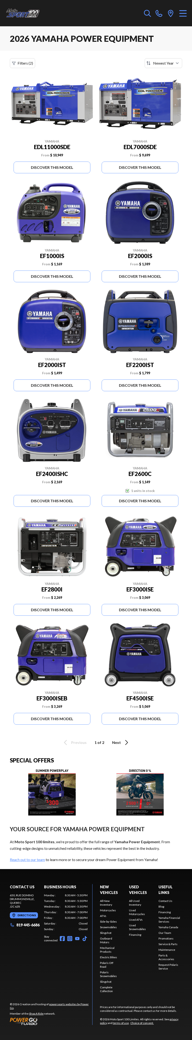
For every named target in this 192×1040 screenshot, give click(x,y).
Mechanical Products (107, 949)
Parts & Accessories (166, 957)
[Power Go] (51, 1021)
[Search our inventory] (147, 13)
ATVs (103, 916)
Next (116, 742)
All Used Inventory (135, 902)
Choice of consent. (142, 1023)
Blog (161, 906)
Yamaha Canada (168, 927)
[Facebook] (62, 938)
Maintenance (167, 949)
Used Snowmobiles (137, 927)
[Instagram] (70, 938)
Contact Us (165, 901)
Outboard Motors (106, 940)
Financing (135, 934)
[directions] (170, 13)
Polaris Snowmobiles (108, 974)
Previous (79, 742)
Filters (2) (25, 63)
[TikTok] (85, 938)
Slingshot (105, 933)
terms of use (121, 1023)
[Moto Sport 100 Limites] (27, 13)
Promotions (166, 938)
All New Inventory (106, 902)
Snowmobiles (108, 927)
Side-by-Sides (108, 921)
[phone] (159, 13)
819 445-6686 (28, 925)
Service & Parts (168, 944)
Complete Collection (106, 989)
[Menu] (183, 13)
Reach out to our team (27, 859)
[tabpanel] (66, 912)
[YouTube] (77, 938)
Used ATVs (136, 919)
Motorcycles (108, 910)
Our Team (165, 933)
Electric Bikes (108, 957)
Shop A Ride (36, 1013)
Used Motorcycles (137, 912)
